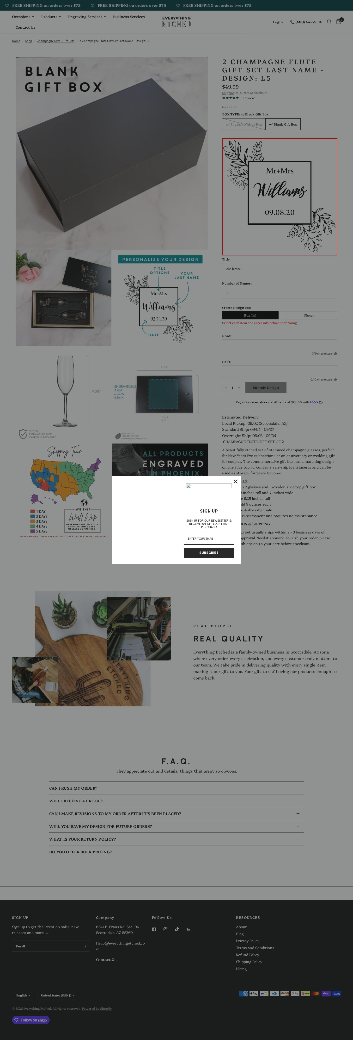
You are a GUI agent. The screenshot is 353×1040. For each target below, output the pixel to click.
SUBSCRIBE (209, 552)
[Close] (235, 481)
